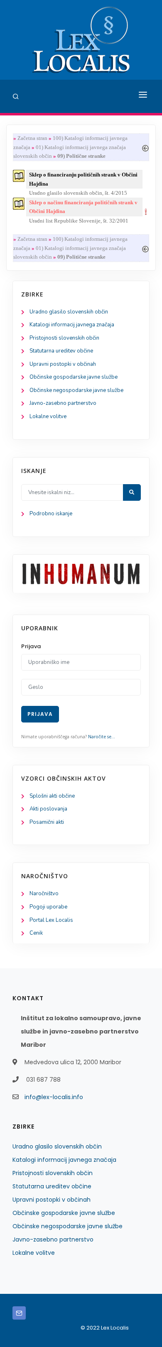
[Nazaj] (145, 147)
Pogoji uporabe (48, 907)
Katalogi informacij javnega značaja (71, 324)
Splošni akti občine (52, 796)
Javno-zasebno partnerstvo (62, 403)
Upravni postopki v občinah (62, 364)
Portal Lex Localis (51, 920)
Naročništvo (44, 893)
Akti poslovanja (48, 809)
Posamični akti (46, 822)
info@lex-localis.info (54, 1097)
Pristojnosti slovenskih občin (64, 338)
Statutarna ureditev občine (61, 351)
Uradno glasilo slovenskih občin (68, 312)
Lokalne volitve (47, 416)
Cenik (36, 933)
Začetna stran (32, 138)
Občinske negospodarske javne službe (76, 390)
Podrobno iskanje (50, 513)
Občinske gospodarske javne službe (73, 377)
